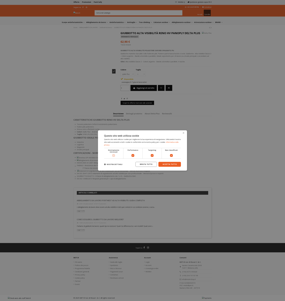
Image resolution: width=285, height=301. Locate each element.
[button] (113, 164)
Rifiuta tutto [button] (146, 164)
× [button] (183, 133)
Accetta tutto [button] (170, 164)
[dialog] (142, 150)
